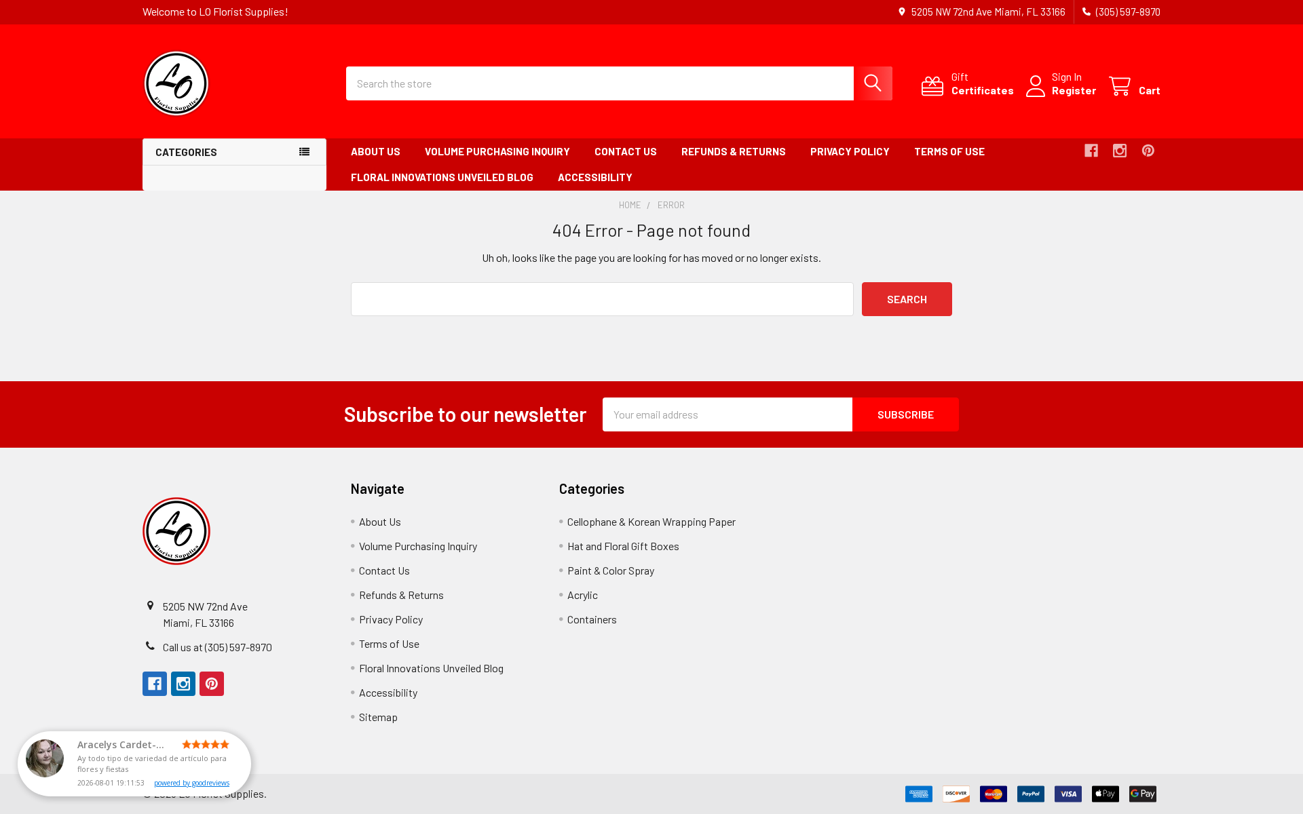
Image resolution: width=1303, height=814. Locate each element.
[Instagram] (1120, 150)
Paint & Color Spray (610, 570)
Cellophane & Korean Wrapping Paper (651, 521)
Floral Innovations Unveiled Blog (442, 177)
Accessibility (595, 177)
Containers (592, 619)
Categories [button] (186, 152)
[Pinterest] (1148, 150)
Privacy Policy (850, 151)
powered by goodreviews (191, 783)
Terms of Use (949, 151)
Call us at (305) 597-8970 (217, 646)
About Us (375, 151)
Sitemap (378, 716)
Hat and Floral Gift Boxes (623, 545)
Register (1074, 89)
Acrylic (582, 594)
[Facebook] (1091, 150)
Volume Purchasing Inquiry (497, 151)
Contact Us (625, 151)
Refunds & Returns (733, 151)
